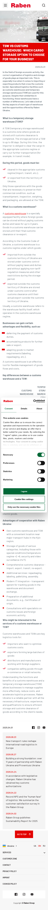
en (39, 846)
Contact (7, 865)
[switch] (41, 463)
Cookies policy (10, 884)
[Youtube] (32, 894)
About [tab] (39, 408)
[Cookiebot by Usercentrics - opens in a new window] (34, 401)
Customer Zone (10, 859)
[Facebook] (16, 894)
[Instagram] (24, 894)
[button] (20, 5)
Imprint (6, 877)
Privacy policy (10, 871)
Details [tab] (24, 408)
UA (35, 846)
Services (7, 852)
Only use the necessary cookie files (24, 507)
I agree (24, 491)
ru (44, 846)
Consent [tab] (9, 408)
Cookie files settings (24, 499)
